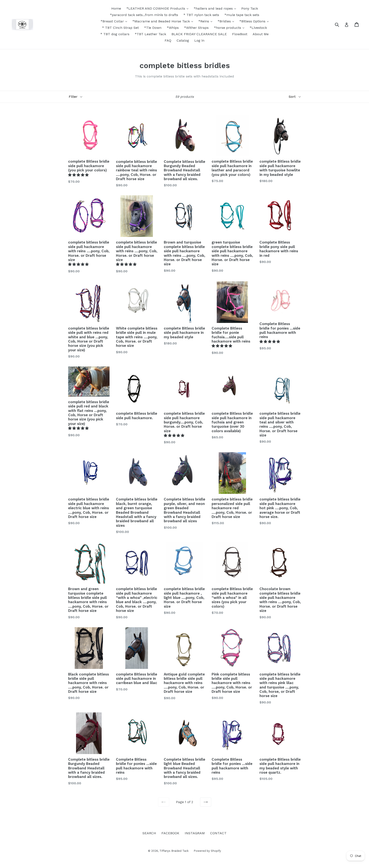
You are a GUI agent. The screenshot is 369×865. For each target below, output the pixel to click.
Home (116, 8)
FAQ (168, 40)
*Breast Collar (113, 21)
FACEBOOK (170, 833)
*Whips (173, 28)
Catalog (183, 40)
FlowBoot (239, 34)
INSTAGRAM (195, 833)
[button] (79, 175)
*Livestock (258, 28)
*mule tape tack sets (241, 15)
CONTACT (218, 833)
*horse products (228, 28)
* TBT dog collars (114, 34)
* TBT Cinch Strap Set (120, 28)
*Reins (204, 21)
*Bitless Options (252, 21)
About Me (261, 34)
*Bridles (225, 21)
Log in (199, 40)
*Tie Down (152, 28)
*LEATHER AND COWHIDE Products (156, 8)
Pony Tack (249, 8)
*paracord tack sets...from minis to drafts (144, 15)
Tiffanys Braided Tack (174, 850)
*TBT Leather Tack (150, 34)
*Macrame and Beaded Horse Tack (161, 21)
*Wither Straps (196, 28)
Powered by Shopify (207, 850)
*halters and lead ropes (214, 8)
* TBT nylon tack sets (201, 15)
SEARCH (149, 833)
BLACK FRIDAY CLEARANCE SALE (199, 34)
